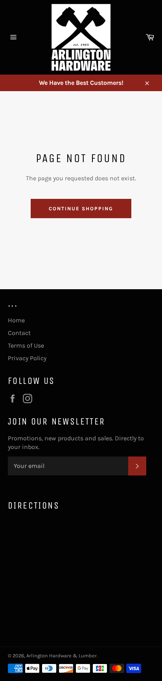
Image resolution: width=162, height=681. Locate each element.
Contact (19, 333)
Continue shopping (81, 208)
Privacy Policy (27, 358)
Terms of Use (26, 345)
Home (16, 320)
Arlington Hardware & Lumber (61, 656)
